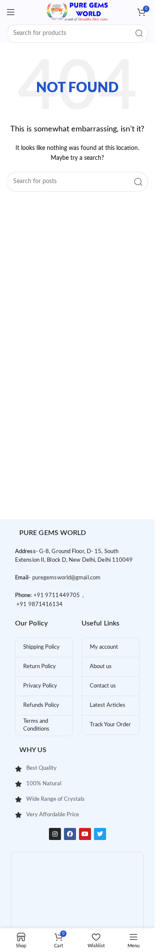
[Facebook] (70, 834)
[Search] (139, 34)
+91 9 (41, 595)
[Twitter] (100, 834)
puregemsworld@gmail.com (66, 578)
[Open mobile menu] (10, 12)
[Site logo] (77, 12)
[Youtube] (85, 834)
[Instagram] (55, 834)
